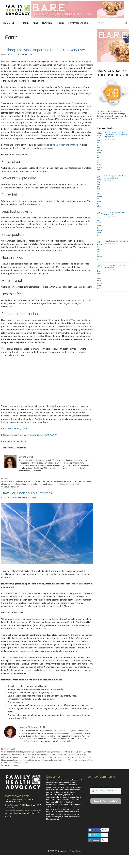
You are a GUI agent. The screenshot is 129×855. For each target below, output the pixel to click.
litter (72, 757)
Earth (6, 481)
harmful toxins (53, 757)
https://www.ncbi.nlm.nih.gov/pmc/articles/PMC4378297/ (29, 435)
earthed (50, 481)
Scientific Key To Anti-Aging (15, 799)
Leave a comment (11, 487)
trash (90, 760)
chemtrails (65, 752)
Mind (35, 23)
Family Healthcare (78, 23)
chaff (49, 752)
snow (56, 760)
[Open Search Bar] (126, 23)
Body (26, 23)
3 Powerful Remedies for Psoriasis (116, 241)
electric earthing (7, 484)
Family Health (9, 749)
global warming (40, 757)
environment (14, 757)
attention (19, 752)
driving (52, 754)
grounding (77, 484)
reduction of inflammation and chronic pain (60, 145)
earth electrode (30, 481)
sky (51, 760)
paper (9, 760)
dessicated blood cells (21, 754)
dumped (59, 754)
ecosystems (74, 754)
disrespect (36, 754)
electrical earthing (22, 484)
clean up (74, 752)
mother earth (80, 757)
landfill (67, 757)
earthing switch (85, 481)
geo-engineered (26, 757)
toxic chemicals (80, 760)
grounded (68, 484)
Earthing (56, 135)
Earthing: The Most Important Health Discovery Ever (43, 50)
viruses (4, 763)
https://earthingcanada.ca (13, 441)
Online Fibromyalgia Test (14, 805)
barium (27, 752)
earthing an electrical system (66, 481)
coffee (88, 752)
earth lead (42, 481)
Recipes (60, 23)
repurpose (45, 760)
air (5, 752)
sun (72, 760)
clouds (81, 752)
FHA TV (99, 23)
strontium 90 (64, 760)
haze (62, 757)
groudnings (35, 484)
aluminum (11, 752)
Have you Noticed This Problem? (27, 493)
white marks (13, 763)
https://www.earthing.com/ (14, 428)
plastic (15, 760)
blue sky (34, 752)
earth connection (16, 481)
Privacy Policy (75, 851)
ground (44, 484)
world (21, 763)
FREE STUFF (9, 23)
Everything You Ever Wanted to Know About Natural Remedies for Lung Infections (115, 134)
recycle (37, 760)
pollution (22, 760)
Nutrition (47, 23)
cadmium (42, 752)
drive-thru (45, 754)
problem (29, 760)
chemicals (56, 752)
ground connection (55, 484)
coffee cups (6, 754)
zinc (26, 763)
